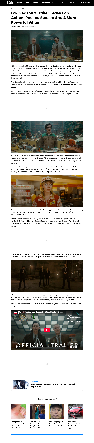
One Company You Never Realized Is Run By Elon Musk (56, 424)
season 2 (61, 66)
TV (23, 9)
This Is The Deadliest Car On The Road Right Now (74, 425)
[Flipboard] (71, 2)
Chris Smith (16, 26)
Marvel (29, 66)
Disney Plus (37, 304)
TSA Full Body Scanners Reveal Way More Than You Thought (36, 425)
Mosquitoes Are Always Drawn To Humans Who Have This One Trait (18, 426)
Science (35, 3)
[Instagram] (68, 2)
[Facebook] (62, 2)
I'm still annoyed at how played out (36, 295)
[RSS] (77, 2)
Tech (27, 3)
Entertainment (47, 3)
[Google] (74, 2)
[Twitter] (65, 2)
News (19, 3)
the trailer (27, 91)
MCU (22, 85)
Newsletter (86, 3)
